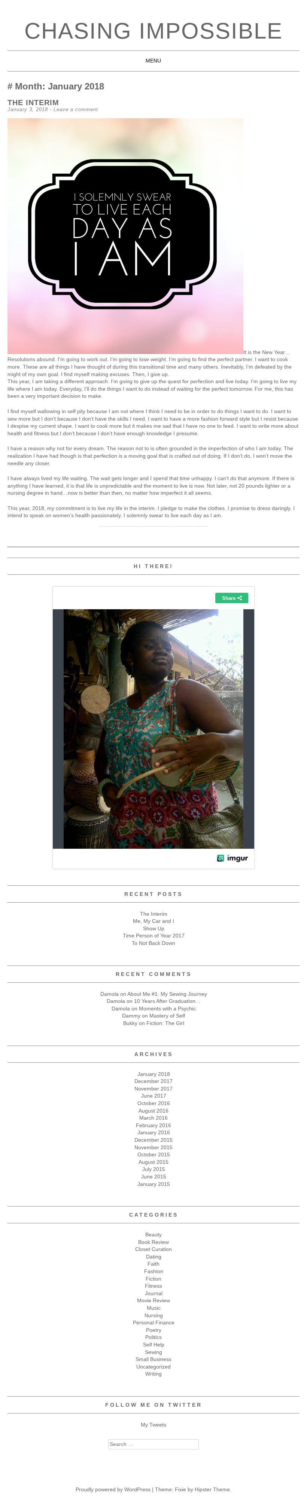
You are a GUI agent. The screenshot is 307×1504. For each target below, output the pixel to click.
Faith (153, 1264)
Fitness (153, 1286)
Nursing (154, 1315)
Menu (153, 61)
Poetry (153, 1330)
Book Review (153, 1242)
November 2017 (153, 1089)
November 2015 (153, 1147)
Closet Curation (153, 1249)
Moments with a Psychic (167, 1009)
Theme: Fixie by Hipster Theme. (193, 1489)
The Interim (33, 102)
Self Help (153, 1345)
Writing (153, 1374)
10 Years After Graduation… (167, 1001)
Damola (109, 994)
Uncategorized (153, 1367)
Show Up (153, 928)
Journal (153, 1293)
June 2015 (153, 1177)
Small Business (153, 1359)
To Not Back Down (153, 943)
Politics (153, 1337)
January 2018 (153, 1074)
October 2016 (153, 1103)
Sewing (153, 1352)
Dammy (131, 1016)
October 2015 (153, 1154)
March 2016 (153, 1118)
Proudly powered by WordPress (113, 1489)
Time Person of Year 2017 (154, 936)
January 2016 (153, 1132)
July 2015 (153, 1169)
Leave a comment (76, 109)
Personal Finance (153, 1322)
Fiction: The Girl (165, 1023)
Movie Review (153, 1300)
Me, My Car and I (153, 921)
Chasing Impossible (153, 30)
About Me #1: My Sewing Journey (167, 994)
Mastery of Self (167, 1016)
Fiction (153, 1279)
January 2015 (153, 1184)
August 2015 (153, 1162)
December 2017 (153, 1081)
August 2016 (153, 1111)
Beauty (153, 1235)
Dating (153, 1257)
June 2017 (153, 1096)
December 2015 (153, 1140)
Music (154, 1308)
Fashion (153, 1271)
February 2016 (153, 1125)
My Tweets (153, 1425)
